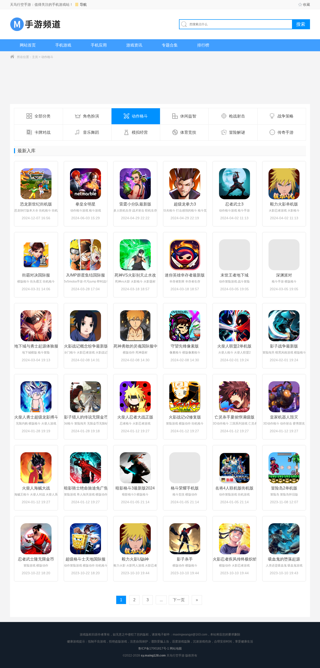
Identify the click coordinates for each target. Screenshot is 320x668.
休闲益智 (188, 116)
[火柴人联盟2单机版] (234, 325)
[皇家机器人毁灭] (284, 396)
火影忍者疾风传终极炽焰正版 (234, 559)
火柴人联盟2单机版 (234, 346)
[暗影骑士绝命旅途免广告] (86, 467)
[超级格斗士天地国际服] (86, 538)
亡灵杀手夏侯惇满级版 (234, 417)
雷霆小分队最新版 (135, 204)
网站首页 (28, 45)
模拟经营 (140, 132)
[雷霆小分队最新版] (135, 183)
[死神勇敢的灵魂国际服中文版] (135, 325)
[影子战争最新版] (284, 325)
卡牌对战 (42, 132)
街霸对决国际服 (36, 275)
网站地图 (176, 648)
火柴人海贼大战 (36, 488)
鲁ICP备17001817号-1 (153, 648)
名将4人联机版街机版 (234, 488)
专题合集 (170, 45)
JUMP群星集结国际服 (85, 275)
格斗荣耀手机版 (185, 488)
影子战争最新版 (284, 346)
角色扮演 (91, 116)
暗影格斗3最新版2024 (135, 488)
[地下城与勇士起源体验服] (36, 325)
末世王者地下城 (234, 275)
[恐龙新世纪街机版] (36, 183)
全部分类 (42, 116)
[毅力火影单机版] (284, 183)
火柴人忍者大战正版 (135, 417)
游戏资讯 (134, 45)
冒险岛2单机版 (284, 488)
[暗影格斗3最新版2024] (135, 467)
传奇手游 (286, 132)
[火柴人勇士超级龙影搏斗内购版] (36, 396)
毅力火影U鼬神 (135, 559)
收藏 (306, 4)
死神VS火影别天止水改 (135, 275)
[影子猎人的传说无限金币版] (86, 396)
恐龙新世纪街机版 (36, 204)
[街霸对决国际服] (36, 254)
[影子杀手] (185, 538)
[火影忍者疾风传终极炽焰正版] (234, 538)
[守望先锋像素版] (185, 325)
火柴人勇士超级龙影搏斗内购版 (36, 417)
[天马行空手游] (35, 24)
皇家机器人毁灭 (284, 417)
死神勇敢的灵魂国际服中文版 (135, 346)
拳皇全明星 (86, 204)
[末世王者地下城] (234, 254)
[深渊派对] (284, 254)
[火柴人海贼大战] (36, 467)
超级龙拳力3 (185, 204)
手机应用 (99, 45)
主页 (35, 57)
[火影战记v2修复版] (185, 396)
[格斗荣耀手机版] (185, 467)
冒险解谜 (237, 132)
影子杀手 (185, 559)
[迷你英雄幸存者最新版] (185, 254)
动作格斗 (47, 57)
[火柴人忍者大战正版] (135, 396)
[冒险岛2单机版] (284, 467)
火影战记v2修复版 (185, 417)
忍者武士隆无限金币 (36, 559)
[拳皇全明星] (86, 183)
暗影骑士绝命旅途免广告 (86, 488)
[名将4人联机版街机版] (234, 467)
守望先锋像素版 (185, 346)
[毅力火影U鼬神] (135, 538)
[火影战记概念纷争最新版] (86, 325)
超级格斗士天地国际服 (86, 559)
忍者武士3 (234, 204)
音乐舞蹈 (91, 132)
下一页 (179, 600)
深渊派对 (284, 275)
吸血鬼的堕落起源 (284, 559)
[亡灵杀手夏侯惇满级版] (234, 396)
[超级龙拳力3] (185, 183)
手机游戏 (63, 45)
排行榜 (203, 45)
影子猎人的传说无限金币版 (86, 417)
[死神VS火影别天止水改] (135, 254)
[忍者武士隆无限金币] (36, 538)
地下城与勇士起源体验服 (36, 346)
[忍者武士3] (234, 183)
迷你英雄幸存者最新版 (185, 275)
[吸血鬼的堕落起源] (284, 538)
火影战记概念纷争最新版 (86, 346)
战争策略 (286, 116)
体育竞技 (188, 132)
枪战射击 (237, 116)
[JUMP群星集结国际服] (86, 254)
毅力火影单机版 (284, 204)
